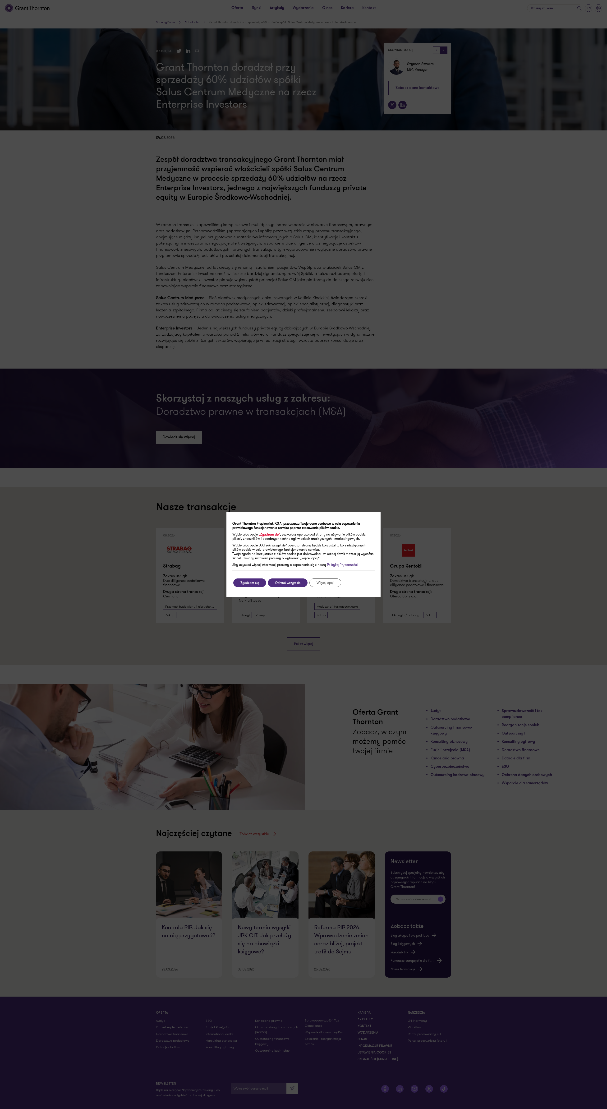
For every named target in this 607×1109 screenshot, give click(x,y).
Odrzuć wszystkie (287, 582)
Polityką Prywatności (342, 564)
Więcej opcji (325, 582)
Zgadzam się (249, 582)
